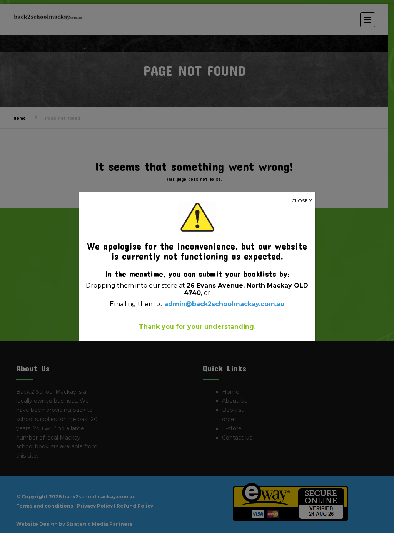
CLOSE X (302, 200)
